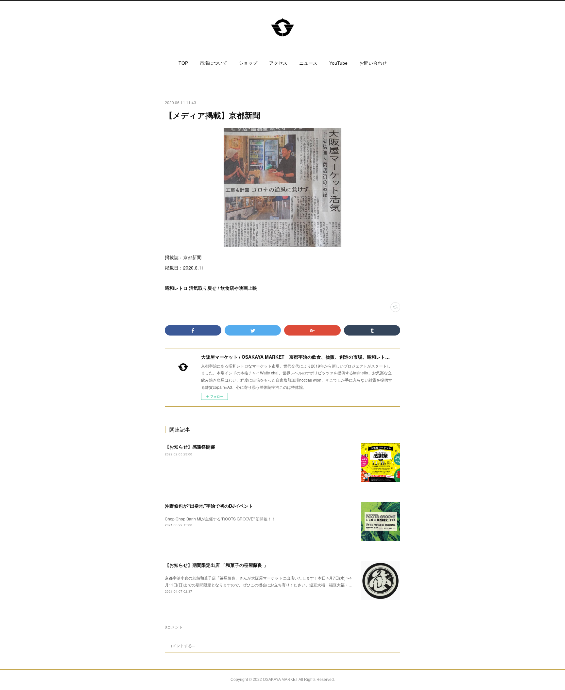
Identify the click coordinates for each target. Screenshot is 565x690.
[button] (183, 63)
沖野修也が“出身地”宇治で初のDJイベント (209, 505)
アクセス (278, 63)
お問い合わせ (373, 63)
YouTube (338, 63)
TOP (183, 63)
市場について (213, 63)
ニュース (308, 63)
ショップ (248, 63)
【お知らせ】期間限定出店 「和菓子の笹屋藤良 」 (216, 565)
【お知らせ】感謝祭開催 (190, 446)
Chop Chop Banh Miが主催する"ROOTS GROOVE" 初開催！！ (220, 518)
